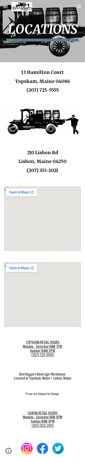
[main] (42, 31)
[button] (5, 6)
